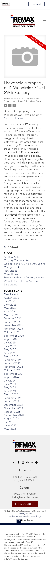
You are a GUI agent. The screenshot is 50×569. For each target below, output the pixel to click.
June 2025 (10, 346)
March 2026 (11, 315)
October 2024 (12, 370)
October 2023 (12, 412)
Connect (36, 4)
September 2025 (14, 336)
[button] (14, 462)
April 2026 (10, 312)
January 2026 (12, 322)
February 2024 (12, 398)
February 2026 (12, 318)
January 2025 (12, 363)
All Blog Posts (11, 257)
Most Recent (11, 294)
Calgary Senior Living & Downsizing (25, 264)
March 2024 (11, 394)
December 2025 (13, 325)
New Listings (11, 271)
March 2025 (11, 356)
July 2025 (10, 343)
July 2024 (9, 381)
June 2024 (10, 384)
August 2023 (11, 419)
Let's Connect (25, 504)
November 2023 (13, 408)
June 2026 (10, 305)
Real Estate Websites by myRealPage (25, 516)
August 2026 (11, 298)
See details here (13, 118)
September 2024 (14, 374)
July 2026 (9, 301)
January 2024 (12, 401)
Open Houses (11, 274)
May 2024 (10, 387)
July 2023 (9, 422)
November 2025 (13, 329)
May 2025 (10, 349)
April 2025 (10, 353)
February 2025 (12, 360)
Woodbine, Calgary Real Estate (27, 101)
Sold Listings (11, 285)
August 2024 (11, 377)
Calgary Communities (16, 260)
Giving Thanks (12, 267)
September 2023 (14, 415)
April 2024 (10, 391)
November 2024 (13, 367)
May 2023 (10, 429)
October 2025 (12, 332)
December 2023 (13, 405)
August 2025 (11, 339)
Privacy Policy (24, 514)
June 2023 (10, 426)
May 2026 (10, 308)
